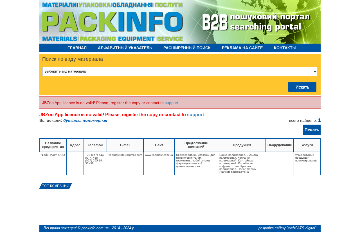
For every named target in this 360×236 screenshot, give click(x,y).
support (171, 102)
